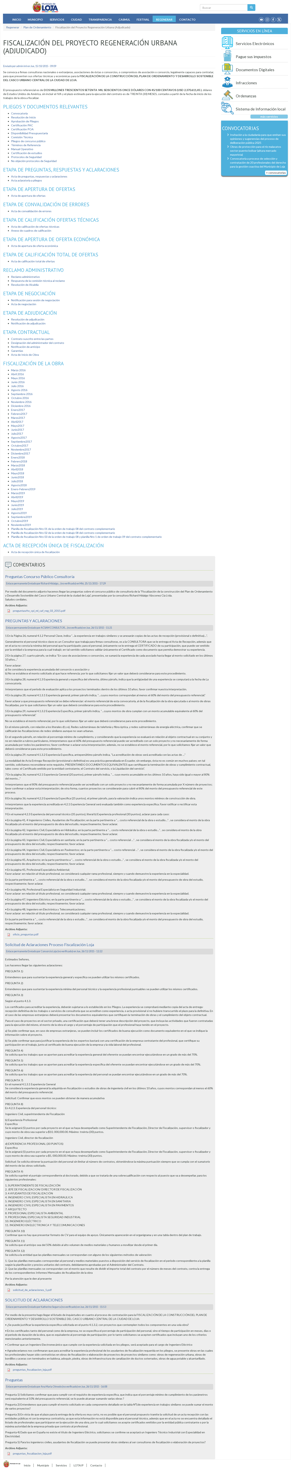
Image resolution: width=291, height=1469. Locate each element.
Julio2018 (17, 481)
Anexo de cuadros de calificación (31, 230)
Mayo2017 (17, 425)
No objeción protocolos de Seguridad (34, 161)
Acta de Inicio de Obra (25, 354)
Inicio (16, 19)
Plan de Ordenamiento (37, 27)
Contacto (187, 19)
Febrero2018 (19, 461)
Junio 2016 (18, 382)
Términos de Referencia (26, 145)
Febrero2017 (19, 413)
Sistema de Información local (260, 109)
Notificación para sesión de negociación (35, 300)
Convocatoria (19, 113)
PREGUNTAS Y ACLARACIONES (33, 620)
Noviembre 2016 (21, 402)
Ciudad (76, 19)
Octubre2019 (19, 521)
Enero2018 (18, 457)
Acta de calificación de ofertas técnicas (35, 226)
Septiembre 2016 (21, 394)
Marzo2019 (18, 493)
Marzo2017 (18, 417)
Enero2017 (18, 409)
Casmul (124, 19)
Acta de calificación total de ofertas (33, 261)
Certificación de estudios (26, 153)
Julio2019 (17, 509)
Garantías (17, 350)
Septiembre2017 (21, 441)
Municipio (35, 19)
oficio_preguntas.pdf (25, 934)
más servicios (269, 116)
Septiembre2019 (21, 517)
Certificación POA (22, 129)
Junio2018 (17, 477)
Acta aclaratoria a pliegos (26, 180)
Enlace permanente (16, 583)
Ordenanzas (246, 96)
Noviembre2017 (21, 449)
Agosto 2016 (19, 390)
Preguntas (14, 1380)
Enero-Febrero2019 (23, 489)
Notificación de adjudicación (28, 323)
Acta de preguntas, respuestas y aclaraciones (39, 176)
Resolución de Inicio (23, 117)
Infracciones (246, 83)
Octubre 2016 (20, 398)
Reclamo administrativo (25, 276)
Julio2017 (17, 433)
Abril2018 (17, 469)
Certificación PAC (22, 125)
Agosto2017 (19, 437)
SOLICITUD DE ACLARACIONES (34, 1300)
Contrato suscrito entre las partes (32, 338)
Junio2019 (17, 505)
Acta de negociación (23, 304)
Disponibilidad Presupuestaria (29, 133)
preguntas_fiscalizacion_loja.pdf (32, 1369)
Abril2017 (17, 421)
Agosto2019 (19, 513)
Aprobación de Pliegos (25, 121)
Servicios (57, 19)
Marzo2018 (18, 465)
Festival (143, 19)
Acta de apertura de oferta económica (34, 245)
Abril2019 (17, 497)
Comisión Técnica (22, 137)
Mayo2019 (17, 501)
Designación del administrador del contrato (37, 342)
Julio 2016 (17, 386)
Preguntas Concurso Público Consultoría (39, 576)
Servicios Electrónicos (255, 43)
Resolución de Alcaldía (25, 284)
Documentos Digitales (255, 69)
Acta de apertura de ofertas (28, 195)
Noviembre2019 (21, 524)
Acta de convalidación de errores (31, 211)
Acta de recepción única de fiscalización (35, 552)
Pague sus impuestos (253, 56)
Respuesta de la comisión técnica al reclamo (38, 280)
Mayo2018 (17, 473)
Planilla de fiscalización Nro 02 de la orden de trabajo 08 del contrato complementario (63, 532)
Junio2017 (17, 429)
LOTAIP (79, 1465)
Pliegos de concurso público (28, 141)
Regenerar (164, 19)
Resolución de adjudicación (27, 319)
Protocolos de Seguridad (26, 157)
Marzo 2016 (18, 370)
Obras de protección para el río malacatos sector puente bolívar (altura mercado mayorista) (255, 150)
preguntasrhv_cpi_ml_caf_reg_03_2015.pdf (39, 610)
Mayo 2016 (18, 378)
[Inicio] (46, 7)
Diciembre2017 (20, 453)
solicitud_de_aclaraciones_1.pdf (32, 1290)
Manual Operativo (22, 149)
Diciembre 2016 (20, 406)
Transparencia (100, 19)
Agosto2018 (19, 485)
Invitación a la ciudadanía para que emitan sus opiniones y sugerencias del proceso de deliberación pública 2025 (258, 138)
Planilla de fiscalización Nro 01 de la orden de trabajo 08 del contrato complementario (63, 528)
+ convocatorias (276, 172)
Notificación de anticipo (25, 346)
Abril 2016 (17, 374)
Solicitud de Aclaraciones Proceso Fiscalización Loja (49, 944)
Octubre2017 (19, 445)
